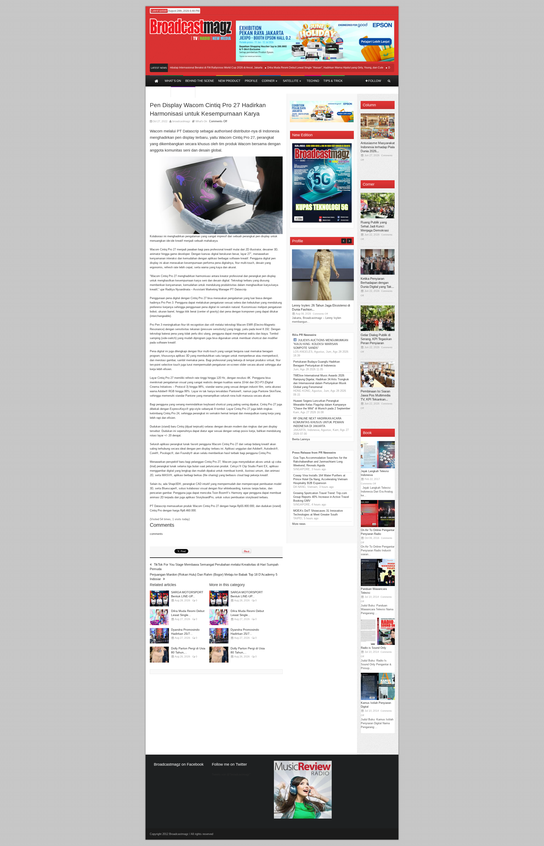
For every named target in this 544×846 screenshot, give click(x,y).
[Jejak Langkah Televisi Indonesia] (378, 467)
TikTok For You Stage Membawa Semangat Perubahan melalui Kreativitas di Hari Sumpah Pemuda (214, 567)
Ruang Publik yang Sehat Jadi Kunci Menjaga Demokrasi (375, 226)
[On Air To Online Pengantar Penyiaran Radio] (378, 526)
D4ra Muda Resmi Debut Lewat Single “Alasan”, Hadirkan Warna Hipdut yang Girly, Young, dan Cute (307, 67)
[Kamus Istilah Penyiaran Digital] (378, 699)
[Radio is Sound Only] (378, 644)
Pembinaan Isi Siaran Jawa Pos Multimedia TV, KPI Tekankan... (375, 395)
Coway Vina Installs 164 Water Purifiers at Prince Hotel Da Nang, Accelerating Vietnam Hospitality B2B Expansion (320, 479)
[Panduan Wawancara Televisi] (378, 585)
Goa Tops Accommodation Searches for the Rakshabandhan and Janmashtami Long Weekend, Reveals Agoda (320, 461)
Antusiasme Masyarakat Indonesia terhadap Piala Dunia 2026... (378, 147)
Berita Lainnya (301, 439)
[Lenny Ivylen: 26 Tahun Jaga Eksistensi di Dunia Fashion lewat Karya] (324, 299)
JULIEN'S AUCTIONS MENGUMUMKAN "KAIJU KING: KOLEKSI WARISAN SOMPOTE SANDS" (320, 344)
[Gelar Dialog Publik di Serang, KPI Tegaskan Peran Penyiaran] (378, 318)
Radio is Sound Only (373, 647)
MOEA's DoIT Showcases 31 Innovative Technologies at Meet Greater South (318, 512)
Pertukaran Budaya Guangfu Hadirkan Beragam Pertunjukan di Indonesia (316, 363)
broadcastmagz (181, 121)
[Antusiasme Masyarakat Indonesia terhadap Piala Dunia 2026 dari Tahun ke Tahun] (378, 126)
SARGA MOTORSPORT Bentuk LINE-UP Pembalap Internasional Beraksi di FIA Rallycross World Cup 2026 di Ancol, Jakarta (172, 67)
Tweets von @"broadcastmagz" (231, 774)
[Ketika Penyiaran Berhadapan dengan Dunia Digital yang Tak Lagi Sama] (378, 262)
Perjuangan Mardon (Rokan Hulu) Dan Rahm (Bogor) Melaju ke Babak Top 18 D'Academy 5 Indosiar (213, 577)
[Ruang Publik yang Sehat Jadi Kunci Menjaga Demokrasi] (378, 205)
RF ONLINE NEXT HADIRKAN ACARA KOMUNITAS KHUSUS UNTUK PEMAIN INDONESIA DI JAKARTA (318, 422)
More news (299, 523)
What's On (201, 121)
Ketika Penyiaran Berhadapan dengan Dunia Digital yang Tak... (377, 282)
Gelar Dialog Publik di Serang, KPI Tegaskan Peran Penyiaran (376, 339)
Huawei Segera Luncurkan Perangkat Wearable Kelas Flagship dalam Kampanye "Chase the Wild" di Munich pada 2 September (321, 404)
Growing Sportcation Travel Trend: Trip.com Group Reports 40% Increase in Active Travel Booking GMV (321, 496)
